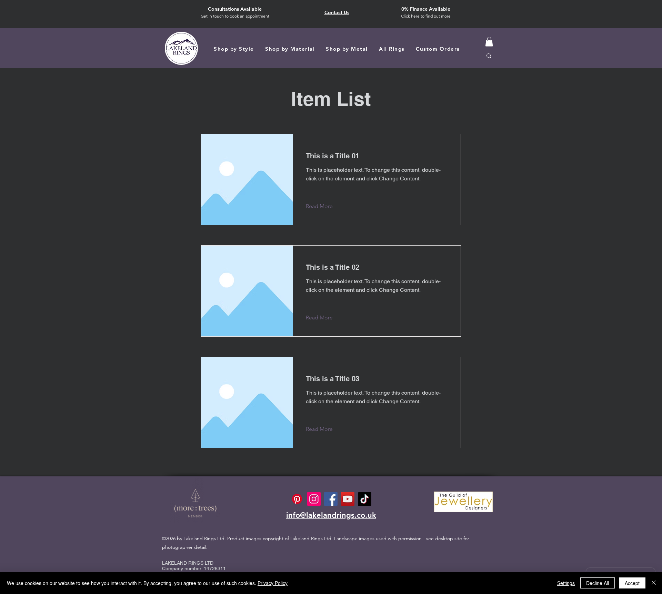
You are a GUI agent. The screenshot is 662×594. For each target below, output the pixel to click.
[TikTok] (364, 499)
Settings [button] (566, 583)
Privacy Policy (273, 583)
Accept (632, 583)
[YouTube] (347, 499)
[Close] (654, 582)
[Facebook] (331, 499)
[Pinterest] (297, 499)
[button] (426, 16)
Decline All (597, 583)
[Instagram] (314, 499)
